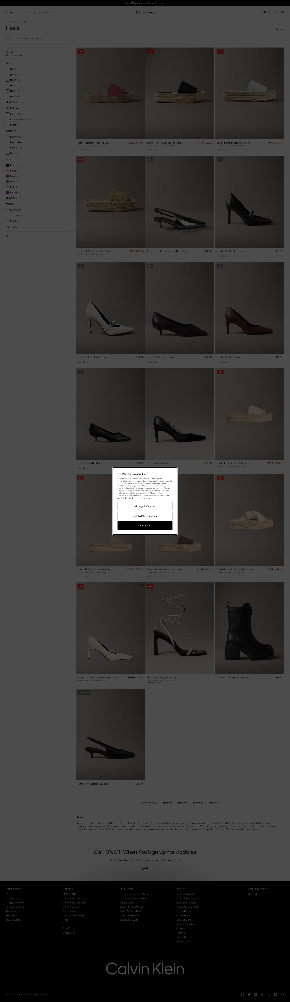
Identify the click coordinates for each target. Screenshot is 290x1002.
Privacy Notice (147, 498)
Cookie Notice (128, 498)
